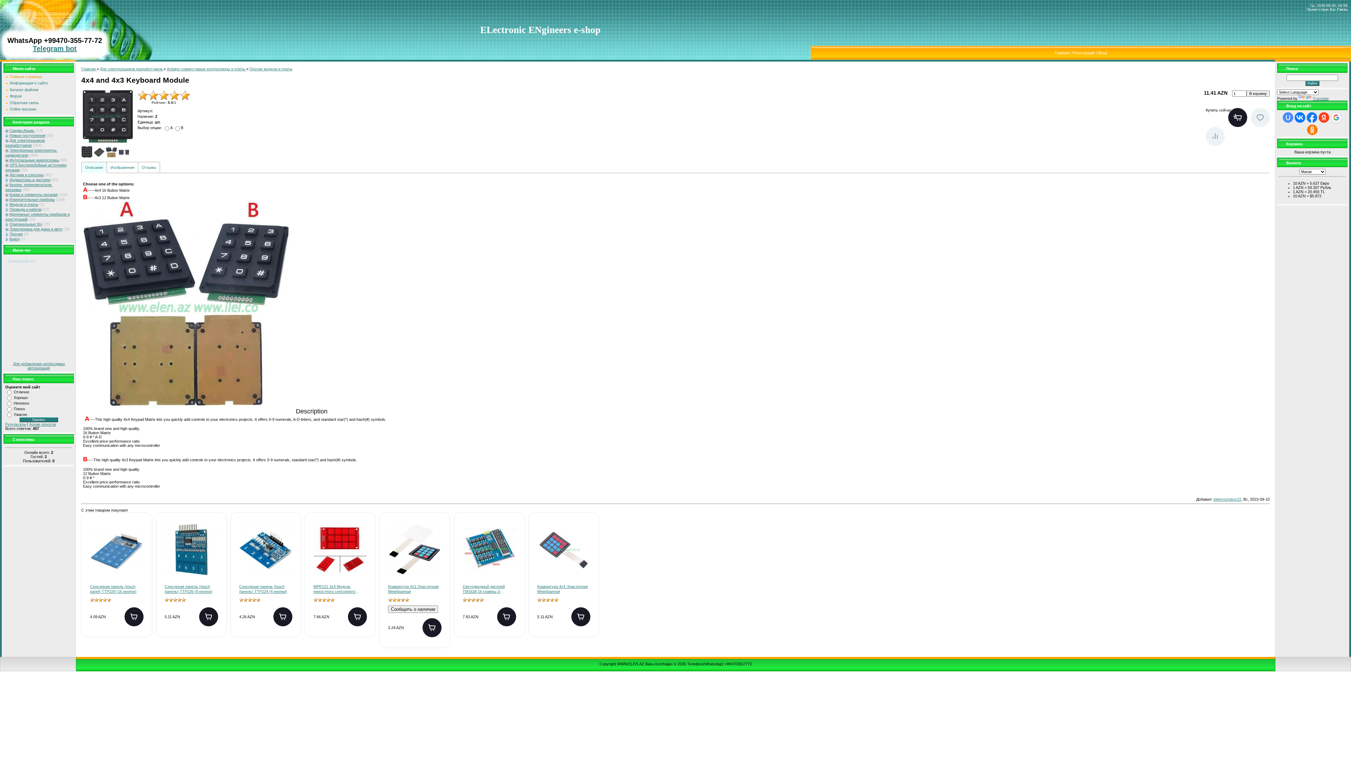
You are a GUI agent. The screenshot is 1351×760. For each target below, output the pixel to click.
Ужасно (20, 414)
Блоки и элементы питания (33, 194)
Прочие (16, 234)
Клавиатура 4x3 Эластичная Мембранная (413, 589)
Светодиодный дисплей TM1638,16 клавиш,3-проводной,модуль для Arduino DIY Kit (484, 589)
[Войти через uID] (1288, 117)
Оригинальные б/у (25, 224)
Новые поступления (27, 135)
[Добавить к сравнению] (1215, 136)
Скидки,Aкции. (22, 130)
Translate (1321, 98)
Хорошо (21, 397)
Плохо (19, 409)
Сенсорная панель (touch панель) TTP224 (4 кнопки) (263, 589)
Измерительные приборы (32, 199)
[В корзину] (134, 616)
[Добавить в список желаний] (1260, 117)
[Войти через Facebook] (1312, 117)
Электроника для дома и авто (35, 229)
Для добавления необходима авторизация (39, 366)
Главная (1062, 53)
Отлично (21, 392)
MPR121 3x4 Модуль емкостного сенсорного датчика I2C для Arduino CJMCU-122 (334, 589)
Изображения (122, 167)
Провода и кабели (25, 209)
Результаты (15, 424)
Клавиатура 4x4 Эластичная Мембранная (562, 589)
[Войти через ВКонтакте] (1300, 117)
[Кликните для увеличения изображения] (107, 116)
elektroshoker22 (1227, 499)
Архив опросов (42, 424)
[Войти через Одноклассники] (1312, 130)
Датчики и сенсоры (26, 175)
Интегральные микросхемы (34, 160)
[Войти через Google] (1336, 117)
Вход (1102, 53)
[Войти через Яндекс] (1324, 117)
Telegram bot (55, 48)
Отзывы (149, 167)
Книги (14, 239)
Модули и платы (23, 204)
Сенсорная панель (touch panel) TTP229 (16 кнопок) (113, 589)
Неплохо (21, 403)
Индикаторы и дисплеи (29, 180)
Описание (94, 167)
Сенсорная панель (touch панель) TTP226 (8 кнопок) (189, 589)
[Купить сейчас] (1237, 117)
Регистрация (1083, 53)
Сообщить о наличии (413, 609)
